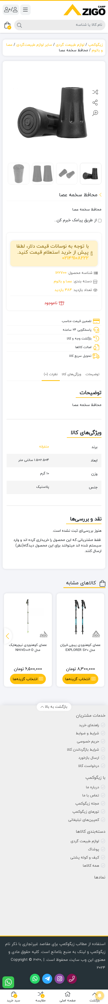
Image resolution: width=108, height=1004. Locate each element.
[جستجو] (19, 25)
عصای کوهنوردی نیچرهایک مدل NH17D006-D (28, 648)
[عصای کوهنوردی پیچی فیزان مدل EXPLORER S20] (80, 617)
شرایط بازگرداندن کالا (83, 749)
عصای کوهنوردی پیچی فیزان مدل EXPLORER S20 (80, 648)
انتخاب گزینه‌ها (77, 679)
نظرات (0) (51, 374)
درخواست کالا (88, 766)
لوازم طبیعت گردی (70, 44)
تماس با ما (90, 795)
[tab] (92, 374)
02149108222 (75, 258)
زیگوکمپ (95, 44)
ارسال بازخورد (88, 757)
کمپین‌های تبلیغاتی (83, 819)
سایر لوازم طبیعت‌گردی (34, 44)
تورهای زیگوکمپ (85, 811)
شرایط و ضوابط (87, 733)
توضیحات (92, 374)
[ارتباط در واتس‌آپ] (8, 982)
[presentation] (8, 636)
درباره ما (92, 787)
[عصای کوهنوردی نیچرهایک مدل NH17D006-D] (28, 617)
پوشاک (93, 849)
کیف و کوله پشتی (84, 857)
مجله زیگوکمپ (87, 803)
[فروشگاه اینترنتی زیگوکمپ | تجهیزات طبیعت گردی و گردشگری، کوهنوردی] (84, 9)
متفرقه (44, 446)
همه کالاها (91, 865)
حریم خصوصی (88, 741)
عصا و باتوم (63, 281)
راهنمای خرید (89, 725)
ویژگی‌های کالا (71, 374)
